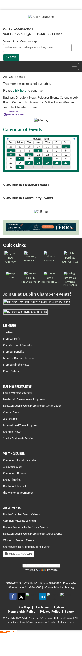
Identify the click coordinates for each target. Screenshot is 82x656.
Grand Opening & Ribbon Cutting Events (26, 547)
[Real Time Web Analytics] (8, 632)
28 (56, 163)
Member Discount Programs (19, 358)
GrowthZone (26, 622)
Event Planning (12, 479)
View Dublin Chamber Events (26, 185)
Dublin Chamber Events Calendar (22, 514)
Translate (52, 570)
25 (29, 163)
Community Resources (16, 473)
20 (47, 158)
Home (33, 107)
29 (65, 163)
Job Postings (10, 419)
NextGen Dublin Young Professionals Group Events (32, 534)
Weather (68, 102)
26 (38, 163)
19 (38, 158)
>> (74, 139)
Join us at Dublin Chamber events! (37, 294)
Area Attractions (12, 466)
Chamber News (12, 432)
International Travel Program (20, 425)
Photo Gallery (11, 371)
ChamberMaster (56, 622)
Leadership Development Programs (24, 399)
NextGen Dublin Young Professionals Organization (32, 406)
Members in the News (16, 364)
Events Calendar (61, 97)
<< (7, 139)
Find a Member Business (17, 393)
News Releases (39, 97)
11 (29, 154)
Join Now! (9, 332)
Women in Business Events (18, 540)
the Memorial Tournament (18, 492)
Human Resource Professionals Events (25, 527)
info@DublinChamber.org (59, 587)
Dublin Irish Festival (14, 486)
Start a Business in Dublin (18, 438)
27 (47, 163)
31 (20, 167)
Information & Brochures (45, 102)
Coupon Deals (11, 412)
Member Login (11, 338)
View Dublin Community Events (28, 198)
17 (20, 158)
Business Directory (15, 97)
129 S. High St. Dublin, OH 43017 (41, 583)
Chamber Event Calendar (17, 345)
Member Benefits (13, 351)
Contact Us (19, 102)
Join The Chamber (15, 107)
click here (19, 91)
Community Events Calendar (19, 460)
